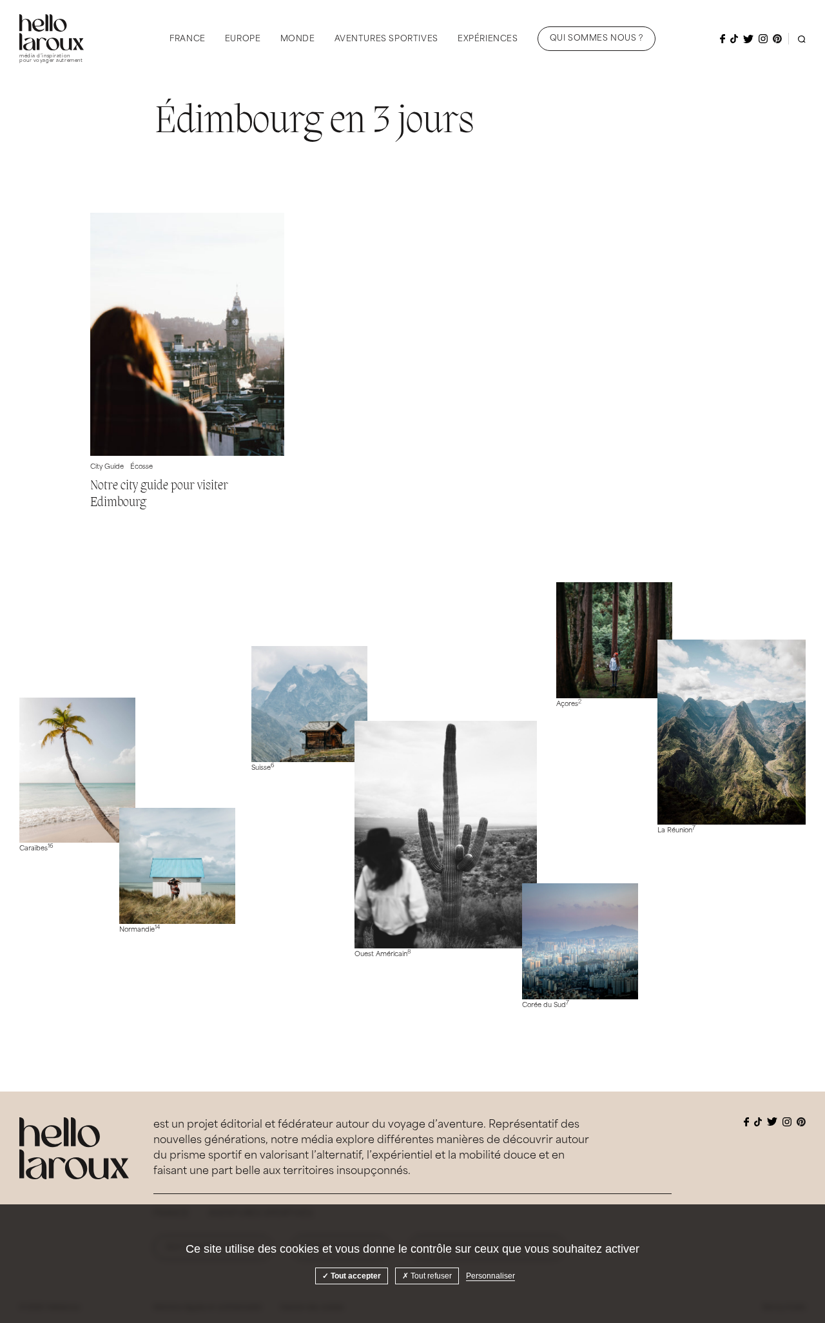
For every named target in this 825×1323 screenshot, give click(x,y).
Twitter (748, 39)
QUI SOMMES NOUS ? (596, 39)
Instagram (763, 38)
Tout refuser (430, 1275)
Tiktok (734, 38)
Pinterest (777, 38)
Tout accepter (355, 1275)
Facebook (722, 38)
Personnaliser (490, 1275)
